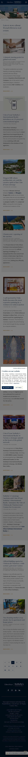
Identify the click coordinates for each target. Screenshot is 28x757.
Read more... (17, 383)
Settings (19, 387)
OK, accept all (8, 387)
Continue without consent (19, 368)
